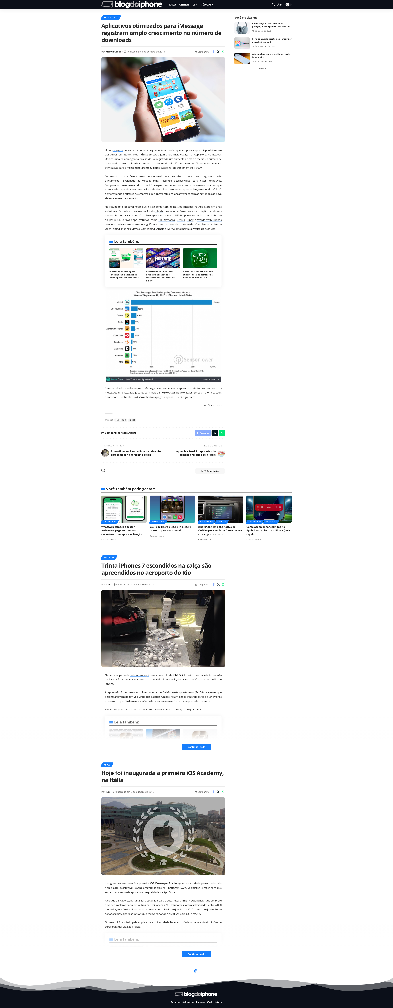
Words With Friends (209, 220)
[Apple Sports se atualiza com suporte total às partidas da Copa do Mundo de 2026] (200, 258)
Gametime (147, 229)
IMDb (170, 229)
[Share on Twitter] (218, 51)
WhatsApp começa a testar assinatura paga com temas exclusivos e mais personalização (121, 530)
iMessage (121, 420)
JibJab (159, 211)
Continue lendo (196, 747)
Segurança (125, 972)
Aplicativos (111, 17)
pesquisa (117, 150)
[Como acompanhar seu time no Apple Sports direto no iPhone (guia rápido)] (269, 509)
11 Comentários (211, 471)
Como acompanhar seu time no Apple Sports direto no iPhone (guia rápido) (268, 530)
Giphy (190, 220)
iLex (108, 584)
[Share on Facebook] (213, 51)
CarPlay (221, 522)
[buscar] (273, 4)
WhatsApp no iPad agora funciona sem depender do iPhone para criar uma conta (124, 274)
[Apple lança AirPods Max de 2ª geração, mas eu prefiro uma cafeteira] (242, 28)
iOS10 (132, 420)
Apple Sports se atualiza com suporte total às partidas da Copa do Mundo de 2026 (198, 274)
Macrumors (215, 405)
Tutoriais (271, 522)
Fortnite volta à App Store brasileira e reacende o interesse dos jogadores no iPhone (160, 276)
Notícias (109, 557)
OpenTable (111, 229)
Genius (181, 220)
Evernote (159, 229)
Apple (107, 764)
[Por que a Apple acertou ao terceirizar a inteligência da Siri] (242, 43)
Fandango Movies (129, 229)
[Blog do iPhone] (132, 4)
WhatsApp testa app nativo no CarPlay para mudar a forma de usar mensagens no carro (220, 530)
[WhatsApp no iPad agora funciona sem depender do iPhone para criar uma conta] (126, 258)
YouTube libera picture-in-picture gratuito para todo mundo (170, 528)
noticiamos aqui (139, 675)
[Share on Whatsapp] (223, 51)
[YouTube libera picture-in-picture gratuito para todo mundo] (172, 509)
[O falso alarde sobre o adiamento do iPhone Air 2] (242, 58)
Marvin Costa (113, 51)
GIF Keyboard (166, 220)
